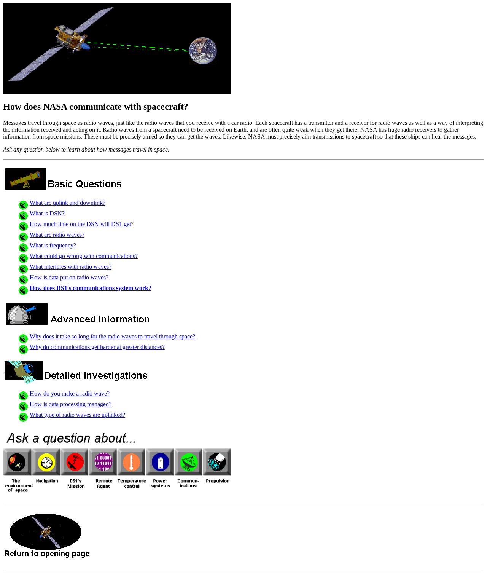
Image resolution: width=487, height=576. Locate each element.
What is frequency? (53, 245)
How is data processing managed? (70, 404)
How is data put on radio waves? (69, 277)
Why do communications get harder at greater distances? (97, 347)
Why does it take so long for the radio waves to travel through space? (112, 336)
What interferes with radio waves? (70, 266)
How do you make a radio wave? (70, 393)
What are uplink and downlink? (67, 202)
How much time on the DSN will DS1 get (80, 224)
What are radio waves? (57, 234)
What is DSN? (47, 213)
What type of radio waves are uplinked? (77, 415)
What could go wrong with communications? (84, 256)
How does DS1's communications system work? (90, 288)
